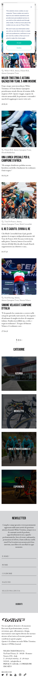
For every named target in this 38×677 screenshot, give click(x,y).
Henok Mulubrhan (8, 153)
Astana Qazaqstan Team (10, 73)
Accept (19, 43)
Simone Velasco (25, 300)
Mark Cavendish (26, 224)
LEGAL (16, 664)
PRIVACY (7, 664)
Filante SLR (24, 71)
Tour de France (10, 222)
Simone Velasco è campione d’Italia (16, 307)
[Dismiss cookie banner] (31, 7)
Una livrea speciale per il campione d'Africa (16, 159)
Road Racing (9, 298)
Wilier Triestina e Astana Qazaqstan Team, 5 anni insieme (19, 79)
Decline (19, 48)
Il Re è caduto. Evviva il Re (16, 229)
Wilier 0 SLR (9, 71)
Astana (17, 71)
